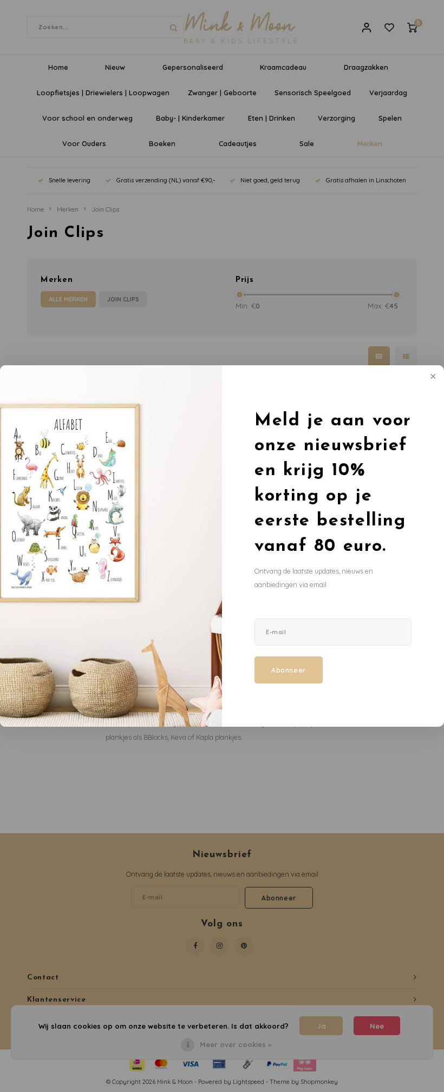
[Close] (432, 377)
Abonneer (288, 670)
